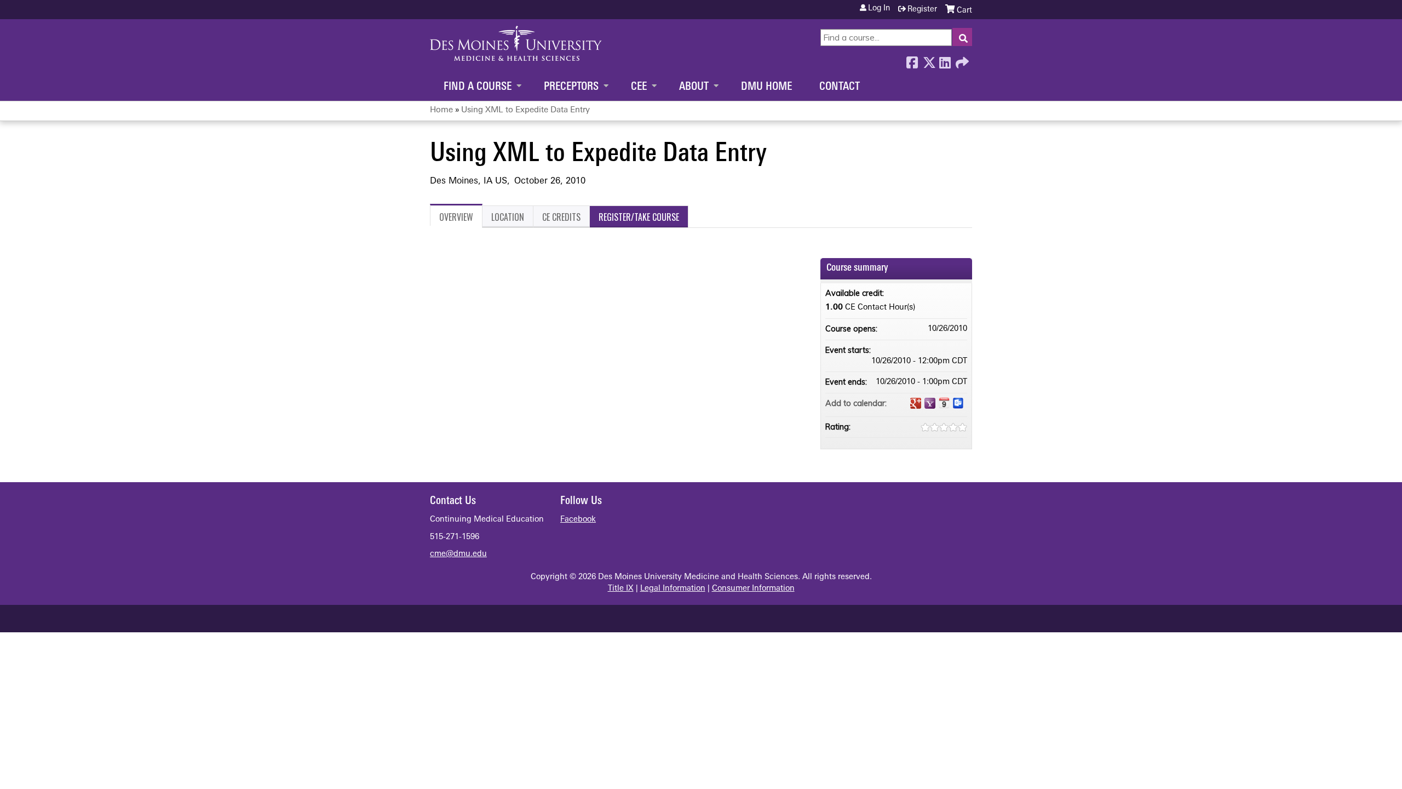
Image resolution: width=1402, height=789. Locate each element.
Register (922, 9)
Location (507, 217)
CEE (639, 87)
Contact (839, 87)
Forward (961, 60)
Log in (879, 9)
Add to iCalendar (944, 402)
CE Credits (561, 217)
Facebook (911, 60)
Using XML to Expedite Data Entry (525, 110)
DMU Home (766, 87)
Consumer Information (753, 589)
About (694, 87)
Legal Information (672, 589)
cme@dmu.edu (458, 554)
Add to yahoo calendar (929, 403)
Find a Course (478, 87)
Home (441, 110)
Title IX (621, 589)
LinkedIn (944, 60)
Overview (456, 217)
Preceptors (571, 87)
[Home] (516, 43)
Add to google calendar (915, 403)
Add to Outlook (958, 403)
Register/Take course (639, 217)
